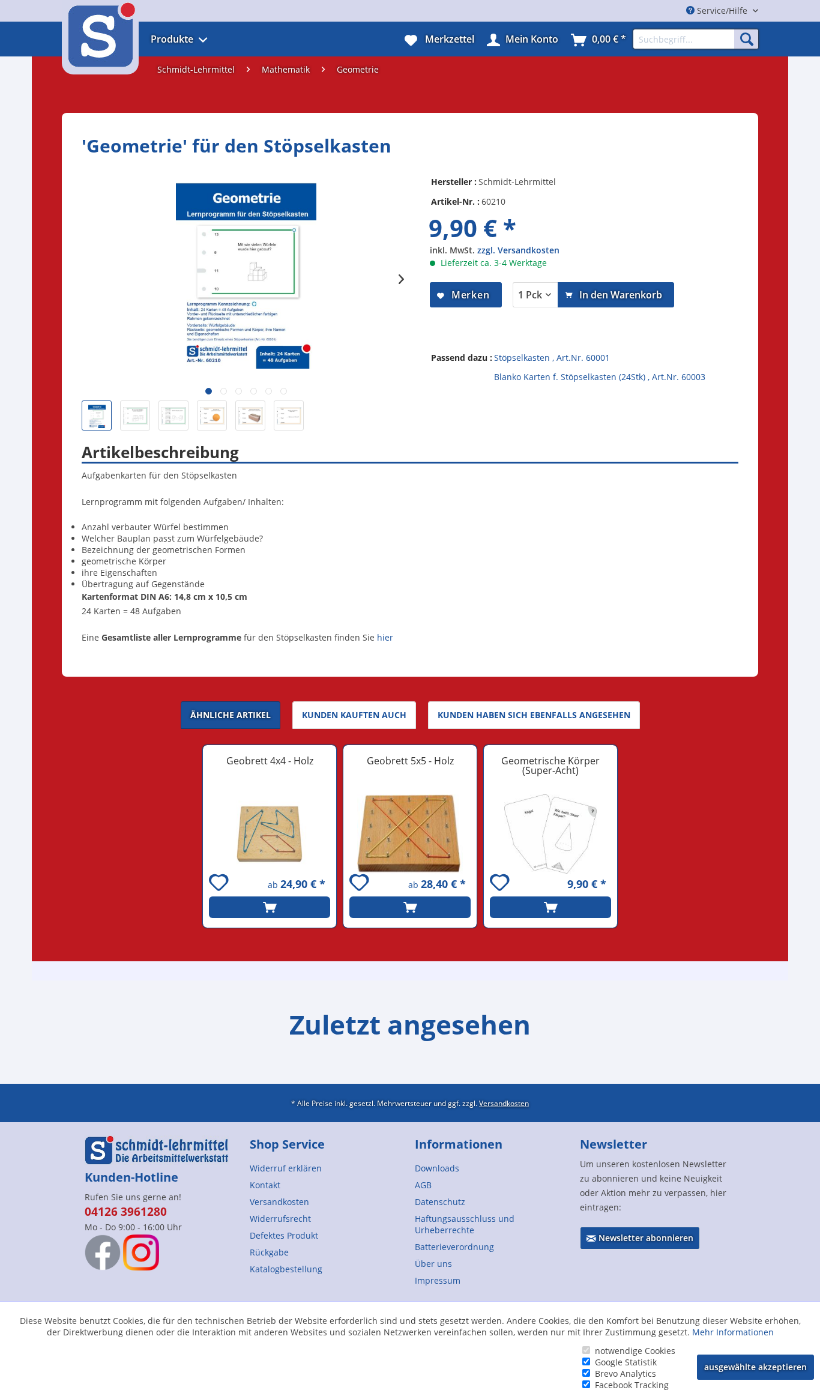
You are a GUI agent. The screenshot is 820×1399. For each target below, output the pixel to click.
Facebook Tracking (632, 1385)
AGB (423, 1185)
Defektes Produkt (284, 1235)
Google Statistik (626, 1362)
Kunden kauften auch (354, 715)
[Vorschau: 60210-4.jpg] (173, 415)
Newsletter (613, 1144)
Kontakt (265, 1185)
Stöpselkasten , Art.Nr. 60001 (552, 357)
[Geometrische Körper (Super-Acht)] (550, 834)
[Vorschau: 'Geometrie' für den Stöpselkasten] (97, 415)
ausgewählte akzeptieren (755, 1367)
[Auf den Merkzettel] (220, 884)
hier (385, 637)
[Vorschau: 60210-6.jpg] (250, 415)
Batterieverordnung (454, 1246)
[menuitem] (195, 39)
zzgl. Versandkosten (518, 250)
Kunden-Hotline (131, 1177)
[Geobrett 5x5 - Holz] (410, 834)
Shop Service (287, 1144)
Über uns (433, 1263)
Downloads (437, 1168)
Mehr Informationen (733, 1332)
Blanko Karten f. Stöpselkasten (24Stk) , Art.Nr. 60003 (599, 376)
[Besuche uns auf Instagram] (141, 1252)
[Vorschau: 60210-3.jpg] (135, 415)
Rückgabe (269, 1252)
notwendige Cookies (635, 1350)
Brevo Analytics (625, 1373)
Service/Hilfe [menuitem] (722, 10)
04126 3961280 (126, 1211)
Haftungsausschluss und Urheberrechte (464, 1224)
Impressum (437, 1280)
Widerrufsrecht (280, 1218)
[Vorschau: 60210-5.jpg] (212, 415)
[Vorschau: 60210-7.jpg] (289, 415)
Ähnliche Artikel (230, 715)
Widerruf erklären (286, 1168)
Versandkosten (504, 1103)
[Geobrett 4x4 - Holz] (269, 834)
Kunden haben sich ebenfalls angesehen (534, 715)
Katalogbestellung (286, 1269)
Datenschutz (440, 1201)
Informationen (458, 1144)
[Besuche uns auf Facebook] (103, 1252)
